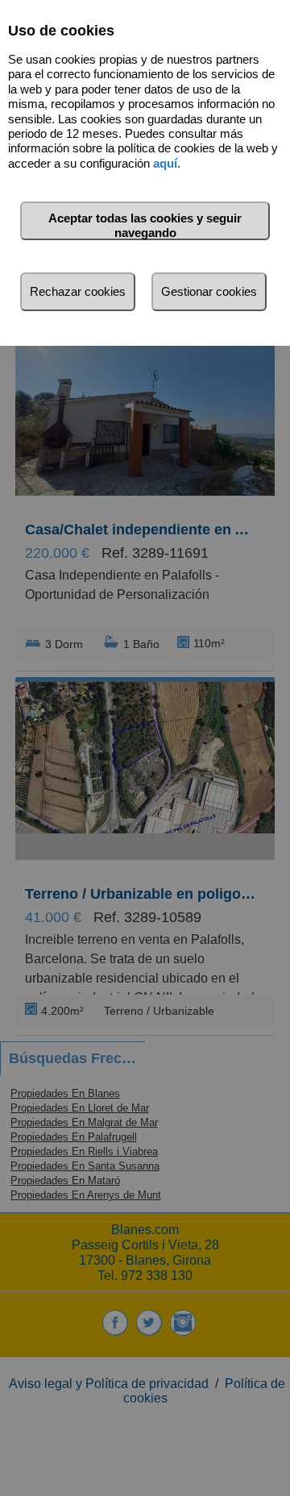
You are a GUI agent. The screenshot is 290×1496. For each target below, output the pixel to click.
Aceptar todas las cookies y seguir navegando (145, 225)
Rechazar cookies (78, 291)
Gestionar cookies (209, 291)
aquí (165, 163)
